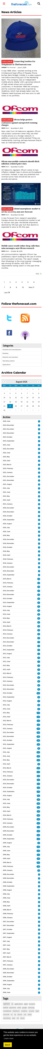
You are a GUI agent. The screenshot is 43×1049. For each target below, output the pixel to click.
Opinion (3, 67)
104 (38, 815)
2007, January (8, 965)
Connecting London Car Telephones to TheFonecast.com (18, 63)
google (24, 1008)
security (31, 1011)
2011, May (6, 760)
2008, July (6, 894)
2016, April (6, 555)
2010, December (8, 780)
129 (38, 728)
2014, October (7, 598)
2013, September (8, 650)
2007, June (6, 945)
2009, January (8, 870)
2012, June (6, 709)
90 (38, 748)
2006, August (7, 984)
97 (38, 677)
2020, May (6, 535)
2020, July (6, 527)
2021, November (8, 480)
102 (38, 693)
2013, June (6, 661)
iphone (20, 1014)
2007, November (8, 925)
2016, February (8, 559)
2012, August (7, 701)
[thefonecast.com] (21, 4)
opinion (6, 1004)
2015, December (8, 567)
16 (38, 579)
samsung (31, 1008)
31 (38, 606)
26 (38, 587)
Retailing (5, 353)
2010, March (7, 815)
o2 (12, 1014)
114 (38, 807)
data (13, 1018)
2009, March (7, 862)
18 (38, 583)
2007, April (6, 953)
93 (38, 843)
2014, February (8, 630)
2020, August (7, 524)
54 (38, 598)
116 (38, 776)
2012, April (6, 717)
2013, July (6, 657)
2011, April (6, 764)
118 (38, 780)
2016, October (7, 547)
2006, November (8, 973)
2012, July (6, 705)
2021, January (8, 504)
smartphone (7, 1011)
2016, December (8, 539)
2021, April (6, 500)
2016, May (6, 551)
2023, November (8, 433)
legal (37, 1011)
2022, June (6, 453)
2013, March (7, 673)
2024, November (8, 425)
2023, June (6, 445)
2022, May (6, 457)
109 (38, 736)
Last (6, 292)
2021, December (8, 476)
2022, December (8, 449)
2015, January (8, 587)
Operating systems (9, 361)
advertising (7, 1018)
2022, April (6, 460)
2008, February (8, 913)
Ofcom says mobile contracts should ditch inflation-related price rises (20, 162)
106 (38, 732)
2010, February (8, 819)
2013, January (8, 681)
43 (38, 610)
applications (19, 1004)
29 (38, 870)
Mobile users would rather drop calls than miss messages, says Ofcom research (20, 247)
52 (38, 618)
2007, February (8, 961)
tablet (29, 1014)
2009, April (6, 858)
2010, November (8, 784)
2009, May (6, 854)
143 (38, 823)
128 (38, 803)
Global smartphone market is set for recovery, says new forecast (20, 210)
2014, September (8, 602)
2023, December (8, 429)
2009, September (8, 839)
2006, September (8, 981)
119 (38, 744)
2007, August (7, 937)
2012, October (7, 693)
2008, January (8, 917)
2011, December (8, 732)
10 (23, 287)
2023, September (8, 441)
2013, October (7, 646)
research (32, 1004)
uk (12, 1004)
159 (38, 847)
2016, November (8, 543)
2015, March (7, 579)
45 (38, 594)
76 (38, 650)
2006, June (6, 992)
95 (38, 681)
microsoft (6, 1014)
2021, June (6, 492)
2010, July (6, 799)
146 (38, 831)
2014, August (7, 606)
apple (26, 1004)
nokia (19, 1008)
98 (38, 697)
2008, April (6, 906)
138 (38, 772)
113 (38, 724)
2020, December (8, 508)
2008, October (7, 882)
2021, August (7, 484)
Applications (7, 365)
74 (38, 669)
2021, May (6, 496)
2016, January (8, 563)
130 (38, 740)
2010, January (8, 823)
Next (31, 287)
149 (38, 835)
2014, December (8, 591)
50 (38, 614)
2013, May (6, 665)
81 (38, 685)
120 (38, 756)
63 (38, 626)
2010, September (8, 791)
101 (38, 768)
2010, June (6, 803)
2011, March (7, 768)
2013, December (8, 638)
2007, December (8, 921)
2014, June (6, 614)
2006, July (6, 988)
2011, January (7, 776)
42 (38, 602)
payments (12, 1008)
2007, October (7, 929)
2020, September (8, 520)
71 (38, 646)
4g (15, 1014)
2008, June (6, 898)
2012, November (8, 689)
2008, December (8, 874)
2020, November (8, 512)
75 (38, 657)
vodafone (24, 1011)
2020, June (6, 531)
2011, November (8, 736)
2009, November (8, 831)
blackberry (16, 1011)
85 (38, 634)
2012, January (8, 728)
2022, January (8, 472)
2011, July (6, 752)
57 (38, 653)
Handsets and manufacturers (12, 350)
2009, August (7, 843)
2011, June (6, 756)
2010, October (7, 787)
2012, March (7, 720)
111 (38, 795)
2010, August (7, 795)
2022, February (8, 468)
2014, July (6, 610)
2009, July (6, 847)
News (3, 128)
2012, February (8, 724)
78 (38, 630)
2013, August (7, 653)
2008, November (8, 878)
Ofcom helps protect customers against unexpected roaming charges (19, 122)
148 (38, 839)
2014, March (7, 626)
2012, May (6, 713)
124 (38, 752)
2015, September (8, 575)
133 (38, 713)
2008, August (7, 890)
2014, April (6, 622)
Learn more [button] (8, 1038)
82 (38, 764)
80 (38, 709)
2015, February (8, 583)
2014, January (8, 634)
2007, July (6, 941)
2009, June (6, 851)
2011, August (7, 748)
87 (38, 689)
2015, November (8, 571)
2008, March (7, 910)
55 (38, 622)
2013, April (6, 669)
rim (18, 1018)
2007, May (6, 949)
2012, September (8, 697)
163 (38, 862)
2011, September (8, 744)
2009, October (7, 835)
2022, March (7, 464)
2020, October (7, 516)
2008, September (8, 886)
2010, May (6, 807)
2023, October (7, 437)
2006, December (8, 969)
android (5, 1008)
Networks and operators (10, 357)
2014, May (6, 618)
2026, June (6, 421)
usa (25, 1014)
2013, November (8, 642)
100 (38, 717)
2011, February (8, 772)
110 (38, 720)
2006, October (7, 977)
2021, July (6, 488)
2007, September (8, 933)
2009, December (8, 827)
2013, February (8, 677)
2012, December (8, 685)
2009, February (8, 866)
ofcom (22, 1018)
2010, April (6, 811)
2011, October (7, 740)
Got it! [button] (7, 1045)
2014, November (8, 594)
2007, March (7, 957)
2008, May (6, 902)
